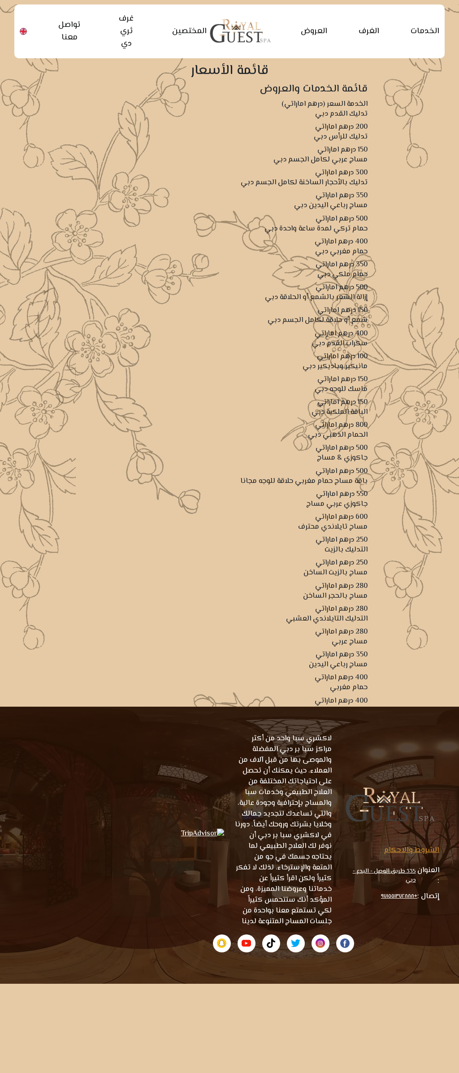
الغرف (369, 31)
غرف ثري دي (126, 31)
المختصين (189, 31)
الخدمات (425, 31)
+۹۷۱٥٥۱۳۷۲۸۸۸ (399, 896)
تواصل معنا (69, 31)
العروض (314, 31)
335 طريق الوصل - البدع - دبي (384, 876)
